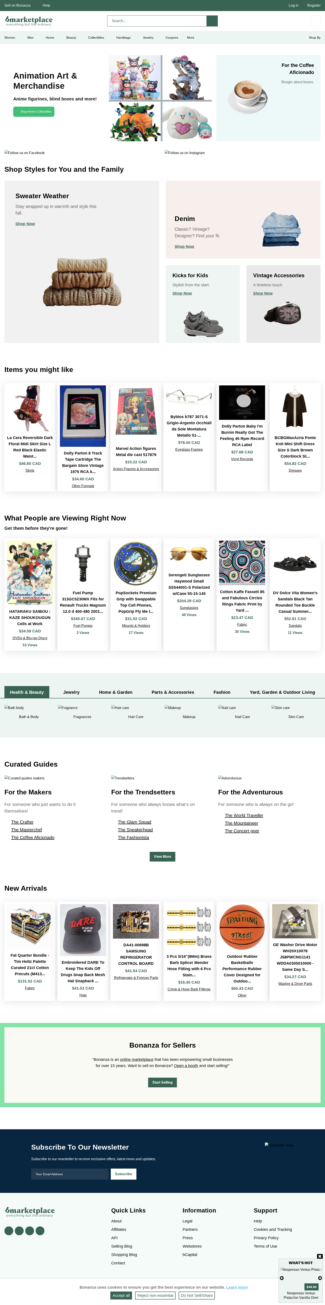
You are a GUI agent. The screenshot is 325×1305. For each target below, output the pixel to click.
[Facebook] (8, 1230)
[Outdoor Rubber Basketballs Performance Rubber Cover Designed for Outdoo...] (242, 951)
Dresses (295, 470)
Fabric (242, 624)
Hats (83, 995)
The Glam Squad (134, 822)
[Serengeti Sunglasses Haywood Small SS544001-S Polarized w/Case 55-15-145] (189, 594)
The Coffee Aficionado (32, 837)
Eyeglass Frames (189, 449)
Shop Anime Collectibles (36, 111)
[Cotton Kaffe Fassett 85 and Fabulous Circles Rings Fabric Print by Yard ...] (242, 594)
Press (188, 1238)
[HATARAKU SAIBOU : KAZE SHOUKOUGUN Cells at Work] (30, 594)
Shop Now (25, 224)
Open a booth (186, 1066)
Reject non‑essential (155, 1295)
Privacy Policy (266, 1238)
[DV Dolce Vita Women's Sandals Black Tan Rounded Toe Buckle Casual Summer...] (295, 594)
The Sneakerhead (135, 829)
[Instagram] (40, 1230)
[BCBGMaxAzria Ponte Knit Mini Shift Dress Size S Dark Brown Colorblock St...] (295, 437)
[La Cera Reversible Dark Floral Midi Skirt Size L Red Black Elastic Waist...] (30, 437)
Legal (187, 1221)
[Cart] (316, 20)
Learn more (237, 1287)
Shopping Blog (124, 1254)
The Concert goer (242, 830)
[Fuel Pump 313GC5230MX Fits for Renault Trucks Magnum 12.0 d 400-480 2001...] (83, 594)
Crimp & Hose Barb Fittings (189, 989)
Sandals (295, 626)
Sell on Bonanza (17, 5)
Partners (190, 1229)
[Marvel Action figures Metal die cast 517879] (136, 437)
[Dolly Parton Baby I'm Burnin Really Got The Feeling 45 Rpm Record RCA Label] (242, 437)
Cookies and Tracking (273, 1229)
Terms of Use (265, 1246)
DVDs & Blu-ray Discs (30, 638)
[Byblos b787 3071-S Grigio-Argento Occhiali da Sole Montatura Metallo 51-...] (189, 437)
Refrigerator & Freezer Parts (136, 978)
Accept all (121, 1295)
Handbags (123, 37)
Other (242, 995)
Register (314, 5)
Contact (118, 1263)
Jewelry (148, 37)
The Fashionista (133, 837)
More (190, 37)
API (114, 1238)
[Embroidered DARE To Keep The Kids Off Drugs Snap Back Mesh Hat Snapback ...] (83, 951)
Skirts (29, 470)
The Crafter (22, 822)
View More (162, 856)
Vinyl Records (242, 459)
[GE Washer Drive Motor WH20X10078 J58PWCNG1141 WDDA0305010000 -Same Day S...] (295, 951)
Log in (293, 5)
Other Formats (83, 486)
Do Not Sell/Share (197, 1295)
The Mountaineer (241, 823)
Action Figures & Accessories (136, 469)
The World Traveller (244, 815)
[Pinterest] (29, 1230)
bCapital (190, 1254)
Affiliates (118, 1229)
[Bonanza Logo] (28, 20)
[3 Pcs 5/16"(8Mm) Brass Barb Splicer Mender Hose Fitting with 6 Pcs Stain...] (189, 951)
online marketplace (136, 1059)
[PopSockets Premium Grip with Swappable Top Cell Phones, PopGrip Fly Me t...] (136, 594)
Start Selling (162, 1082)
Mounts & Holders (136, 626)
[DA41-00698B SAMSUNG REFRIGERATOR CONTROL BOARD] (136, 951)
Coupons (172, 37)
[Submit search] (212, 20)
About (116, 1221)
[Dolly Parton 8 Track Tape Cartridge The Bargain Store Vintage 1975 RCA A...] (83, 437)
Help (46, 5)
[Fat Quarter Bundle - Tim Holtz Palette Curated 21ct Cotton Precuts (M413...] (30, 951)
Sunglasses (189, 608)
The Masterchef (26, 829)
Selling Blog (121, 1246)
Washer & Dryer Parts (295, 984)
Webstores (192, 1246)
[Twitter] (19, 1230)
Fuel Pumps (82, 626)
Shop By (315, 37)
